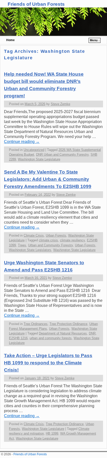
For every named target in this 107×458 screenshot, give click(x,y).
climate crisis (48, 240)
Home (10, 40)
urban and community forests (51, 338)
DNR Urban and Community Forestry (62, 154)
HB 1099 (52, 433)
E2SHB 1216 (18, 338)
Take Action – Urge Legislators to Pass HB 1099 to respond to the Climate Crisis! (48, 363)
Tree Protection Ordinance (68, 324)
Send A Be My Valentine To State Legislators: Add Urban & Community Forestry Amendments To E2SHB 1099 (47, 179)
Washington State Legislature (39, 159)
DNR (92, 333)
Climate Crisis (34, 235)
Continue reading (22, 141)
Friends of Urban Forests (36, 4)
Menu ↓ (95, 40)
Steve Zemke (60, 104)
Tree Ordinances (36, 324)
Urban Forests (56, 235)
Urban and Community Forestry (50, 245)
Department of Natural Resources (63, 333)
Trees (22, 245)
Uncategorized (34, 150)
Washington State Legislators (30, 250)
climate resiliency (72, 240)
